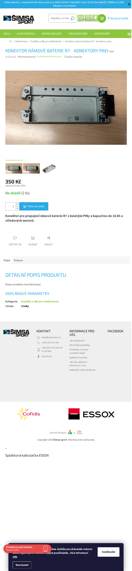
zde (13, 557)
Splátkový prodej (78, 357)
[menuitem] (6, 33)
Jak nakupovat (76, 340)
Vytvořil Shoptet (58, 433)
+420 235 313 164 (50, 342)
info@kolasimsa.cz (51, 337)
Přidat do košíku (36, 206)
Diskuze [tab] (18, 260)
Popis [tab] (7, 260)
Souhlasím (107, 552)
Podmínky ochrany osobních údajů (78, 351)
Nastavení (20, 565)
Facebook (47, 356)
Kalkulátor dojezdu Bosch (82, 370)
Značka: (73, 57)
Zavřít (24, 231)
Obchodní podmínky (79, 345)
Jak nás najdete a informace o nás (78, 363)
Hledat (72, 18)
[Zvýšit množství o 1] (17, 204)
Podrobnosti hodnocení (49, 56)
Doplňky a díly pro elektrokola (40, 301)
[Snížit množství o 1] (17, 208)
